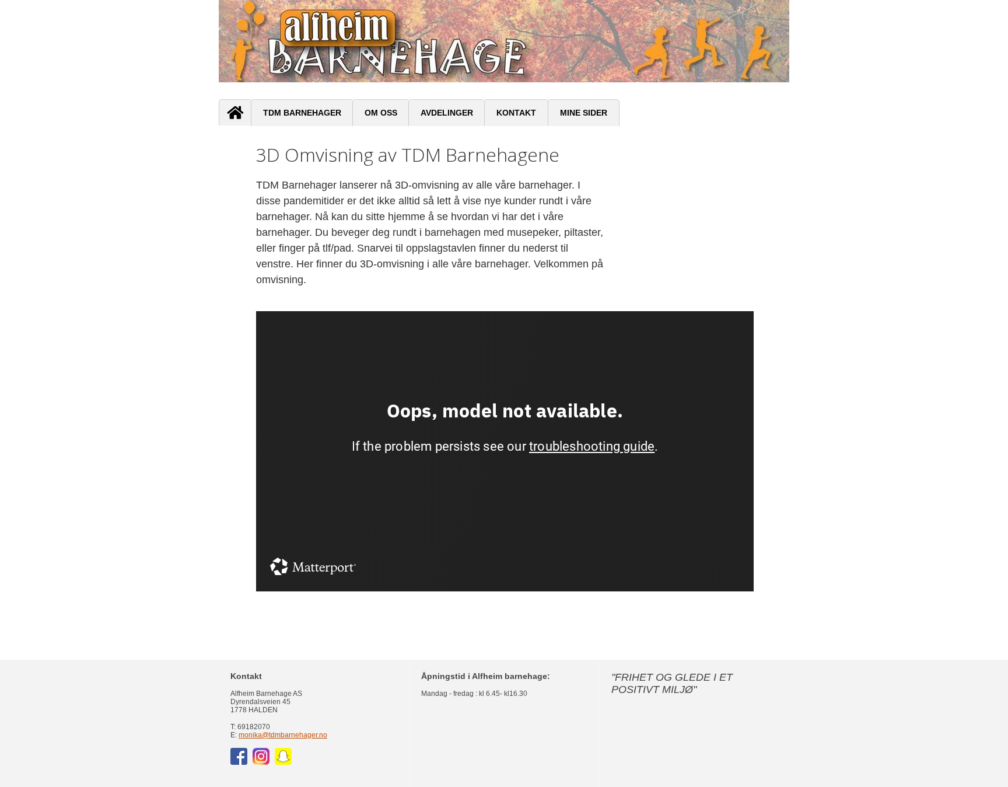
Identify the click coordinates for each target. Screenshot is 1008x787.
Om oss (381, 113)
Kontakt (516, 113)
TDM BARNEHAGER (302, 113)
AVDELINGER (447, 113)
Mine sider (583, 113)
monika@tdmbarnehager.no (283, 735)
